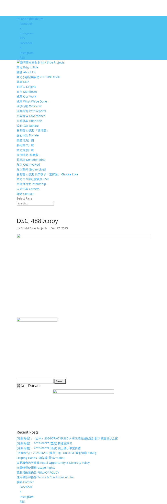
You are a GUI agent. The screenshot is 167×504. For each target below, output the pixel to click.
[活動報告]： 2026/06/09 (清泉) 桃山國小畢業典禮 (49, 448)
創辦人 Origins (26, 87)
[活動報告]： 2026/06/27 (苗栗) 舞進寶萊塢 (44, 443)
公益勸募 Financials (30, 121)
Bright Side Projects (34, 228)
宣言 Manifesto (27, 92)
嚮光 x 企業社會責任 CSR (33, 179)
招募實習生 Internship (31, 184)
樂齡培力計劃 (25, 140)
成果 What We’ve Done (32, 101)
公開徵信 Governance (31, 116)
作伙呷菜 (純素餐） (29, 155)
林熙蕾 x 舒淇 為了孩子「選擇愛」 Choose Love (47, 174)
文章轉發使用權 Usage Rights (36, 467)
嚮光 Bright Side (27, 67)
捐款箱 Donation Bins (31, 160)
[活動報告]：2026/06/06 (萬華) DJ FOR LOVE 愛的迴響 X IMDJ (57, 453)
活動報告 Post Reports (31, 111)
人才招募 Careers (28, 189)
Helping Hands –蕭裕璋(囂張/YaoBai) (41, 458)
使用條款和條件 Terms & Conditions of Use (45, 477)
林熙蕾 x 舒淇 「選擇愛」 (33, 130)
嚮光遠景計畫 (25, 150)
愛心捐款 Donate (28, 126)
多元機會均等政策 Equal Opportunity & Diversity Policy (53, 463)
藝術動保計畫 (25, 145)
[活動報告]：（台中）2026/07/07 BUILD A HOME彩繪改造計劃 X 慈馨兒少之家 (67, 438)
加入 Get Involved (28, 164)
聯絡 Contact (25, 194)
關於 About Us (26, 72)
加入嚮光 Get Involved (31, 169)
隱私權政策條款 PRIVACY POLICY (38, 472)
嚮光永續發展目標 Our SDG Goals (38, 77)
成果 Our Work (26, 96)
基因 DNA (23, 82)
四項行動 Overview (29, 106)
